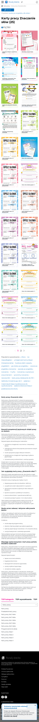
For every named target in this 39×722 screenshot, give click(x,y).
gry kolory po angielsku (19, 366)
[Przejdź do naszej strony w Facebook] (2, 697)
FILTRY (7, 27)
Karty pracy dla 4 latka (8, 620)
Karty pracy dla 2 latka (8, 614)
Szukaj (9, 10)
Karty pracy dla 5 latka (8, 623)
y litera (23, 357)
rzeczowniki (5, 378)
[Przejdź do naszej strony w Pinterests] (6, 697)
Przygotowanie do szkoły (9, 629)
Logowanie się (37, 2)
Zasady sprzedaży (6, 684)
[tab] (8, 600)
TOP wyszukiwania (24, 599)
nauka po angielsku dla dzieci (19, 13)
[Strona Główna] (12, 2)
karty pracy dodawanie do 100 (23, 378)
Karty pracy (5, 608)
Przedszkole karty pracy (8, 611)
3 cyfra (12, 372)
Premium (4, 679)
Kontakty (3, 681)
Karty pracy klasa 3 (7, 637)
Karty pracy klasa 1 (7, 632)
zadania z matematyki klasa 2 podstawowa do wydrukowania (15, 383)
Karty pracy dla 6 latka (8, 626)
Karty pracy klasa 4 (7, 640)
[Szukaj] (21, 2)
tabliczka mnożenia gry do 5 (11, 381)
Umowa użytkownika (7, 671)
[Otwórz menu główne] (2, 2)
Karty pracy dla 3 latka (8, 617)
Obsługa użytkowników (7, 674)
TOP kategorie (7, 599)
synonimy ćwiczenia (21, 375)
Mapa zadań (4, 687)
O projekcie (4, 676)
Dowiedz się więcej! (10, 716)
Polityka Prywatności (7, 669)
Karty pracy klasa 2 (7, 635)
